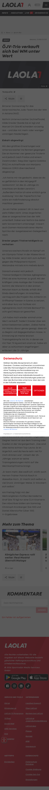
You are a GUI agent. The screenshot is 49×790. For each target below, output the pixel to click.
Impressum (7, 433)
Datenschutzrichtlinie (22, 433)
